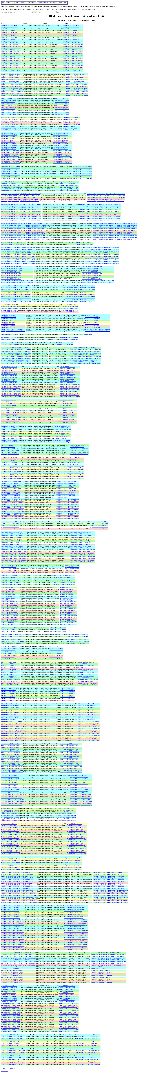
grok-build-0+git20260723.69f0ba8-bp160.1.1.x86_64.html (16, 363)
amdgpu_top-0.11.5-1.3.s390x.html (10, 77)
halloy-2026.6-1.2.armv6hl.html (9, 375)
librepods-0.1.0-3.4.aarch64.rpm (72, 462)
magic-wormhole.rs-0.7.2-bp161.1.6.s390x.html (13, 553)
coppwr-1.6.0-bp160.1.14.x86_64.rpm (69, 190)
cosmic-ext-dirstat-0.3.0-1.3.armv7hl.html (11, 270)
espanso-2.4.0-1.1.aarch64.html (9, 308)
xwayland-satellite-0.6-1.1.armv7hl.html (11, 1057)
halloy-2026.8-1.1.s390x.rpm (67, 372)
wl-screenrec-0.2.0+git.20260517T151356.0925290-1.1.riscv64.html (18, 963)
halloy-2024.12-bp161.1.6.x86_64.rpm (69, 389)
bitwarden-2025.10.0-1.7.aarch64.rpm (82, 166)
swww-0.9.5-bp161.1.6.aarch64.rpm (69, 744)
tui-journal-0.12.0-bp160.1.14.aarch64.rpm (81, 799)
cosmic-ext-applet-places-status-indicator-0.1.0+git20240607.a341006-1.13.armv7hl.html (23, 227)
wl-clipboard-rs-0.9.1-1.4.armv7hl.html (10, 928)
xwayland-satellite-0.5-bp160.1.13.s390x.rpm (87, 1062)
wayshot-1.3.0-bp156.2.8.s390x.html (10, 845)
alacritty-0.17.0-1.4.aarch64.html (9, 25)
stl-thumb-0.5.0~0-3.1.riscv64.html (9, 719)
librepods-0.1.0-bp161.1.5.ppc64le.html (11, 467)
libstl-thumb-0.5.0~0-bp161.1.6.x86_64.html (12, 504)
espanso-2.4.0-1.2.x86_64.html (8, 306)
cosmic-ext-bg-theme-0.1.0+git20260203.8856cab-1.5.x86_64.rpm (102, 258)
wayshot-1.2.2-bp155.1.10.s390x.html (10, 852)
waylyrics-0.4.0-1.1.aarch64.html (9, 813)
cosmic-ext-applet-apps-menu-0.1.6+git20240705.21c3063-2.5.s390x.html (19, 199)
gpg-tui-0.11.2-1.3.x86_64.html (9, 344)
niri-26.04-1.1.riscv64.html (7, 600)
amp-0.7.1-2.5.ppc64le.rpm (62, 105)
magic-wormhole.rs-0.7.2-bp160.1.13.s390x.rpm (82, 560)
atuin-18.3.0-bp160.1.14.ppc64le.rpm (62, 159)
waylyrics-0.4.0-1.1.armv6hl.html (9, 815)
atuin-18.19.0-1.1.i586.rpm (59, 136)
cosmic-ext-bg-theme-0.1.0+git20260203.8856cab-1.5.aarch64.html (18, 247)
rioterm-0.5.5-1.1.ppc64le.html (8, 662)
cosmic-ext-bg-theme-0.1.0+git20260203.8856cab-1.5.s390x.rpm (101, 256)
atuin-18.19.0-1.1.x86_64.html (8, 143)
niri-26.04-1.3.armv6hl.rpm (66, 596)
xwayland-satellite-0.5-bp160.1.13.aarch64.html (13, 1059)
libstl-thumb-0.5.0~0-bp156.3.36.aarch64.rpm (67, 513)
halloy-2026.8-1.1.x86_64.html (9, 374)
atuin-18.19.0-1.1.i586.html (8, 136)
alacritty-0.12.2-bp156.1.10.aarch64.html (11, 56)
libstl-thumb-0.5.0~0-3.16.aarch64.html (11, 481)
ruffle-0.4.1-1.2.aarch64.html (8, 688)
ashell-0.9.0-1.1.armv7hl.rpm (70, 129)
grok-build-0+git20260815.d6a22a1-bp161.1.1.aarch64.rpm (85, 349)
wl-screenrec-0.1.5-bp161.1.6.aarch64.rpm (101, 970)
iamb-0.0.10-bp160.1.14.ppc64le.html (10, 419)
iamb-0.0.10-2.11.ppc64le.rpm (65, 401)
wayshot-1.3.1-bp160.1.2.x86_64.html (10, 839)
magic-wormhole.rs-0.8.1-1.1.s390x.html (11, 544)
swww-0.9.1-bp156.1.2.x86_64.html (10, 763)
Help (65, 2)
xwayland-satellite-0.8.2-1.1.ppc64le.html (11, 1041)
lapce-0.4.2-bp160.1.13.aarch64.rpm (79, 452)
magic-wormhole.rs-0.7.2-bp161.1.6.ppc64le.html (13, 551)
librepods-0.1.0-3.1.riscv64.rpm (72, 464)
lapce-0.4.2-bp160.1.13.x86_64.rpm (79, 454)
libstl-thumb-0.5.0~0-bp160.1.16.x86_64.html (12, 511)
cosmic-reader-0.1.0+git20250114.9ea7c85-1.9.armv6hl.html (16, 287)
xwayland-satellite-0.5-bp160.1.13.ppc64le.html (13, 1061)
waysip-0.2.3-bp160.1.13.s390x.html (10, 867)
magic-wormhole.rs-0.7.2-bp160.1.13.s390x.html (13, 560)
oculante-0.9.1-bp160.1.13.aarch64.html (11, 634)
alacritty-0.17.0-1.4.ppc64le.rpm (71, 32)
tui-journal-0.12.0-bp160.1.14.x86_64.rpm (81, 805)
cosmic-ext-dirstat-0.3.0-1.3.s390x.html (11, 275)
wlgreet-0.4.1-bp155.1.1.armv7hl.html (10, 1031)
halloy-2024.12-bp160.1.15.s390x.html (11, 395)
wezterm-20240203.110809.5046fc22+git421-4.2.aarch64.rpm (108, 878)
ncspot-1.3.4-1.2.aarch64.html (8, 567)
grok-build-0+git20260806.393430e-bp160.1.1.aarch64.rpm (85, 356)
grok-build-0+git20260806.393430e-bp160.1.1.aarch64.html (16, 356)
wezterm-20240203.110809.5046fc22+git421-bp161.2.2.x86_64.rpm (110, 895)
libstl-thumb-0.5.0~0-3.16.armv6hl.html (11, 483)
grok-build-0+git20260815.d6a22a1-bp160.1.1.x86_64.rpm (85, 354)
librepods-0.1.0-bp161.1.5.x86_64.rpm (74, 471)
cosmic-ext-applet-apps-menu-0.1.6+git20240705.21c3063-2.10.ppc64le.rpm (106, 195)
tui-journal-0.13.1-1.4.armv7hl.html (10, 791)
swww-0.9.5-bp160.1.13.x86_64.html (10, 756)
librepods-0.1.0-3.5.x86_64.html (9, 460)
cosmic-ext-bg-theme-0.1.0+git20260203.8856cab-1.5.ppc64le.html (18, 254)
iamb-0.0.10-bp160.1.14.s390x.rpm (67, 421)
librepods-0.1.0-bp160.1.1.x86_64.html (11, 478)
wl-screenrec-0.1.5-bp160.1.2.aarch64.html (12, 977)
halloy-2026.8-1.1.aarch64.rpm (67, 367)
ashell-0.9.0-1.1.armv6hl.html (8, 128)
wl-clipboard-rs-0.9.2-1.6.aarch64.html (10, 905)
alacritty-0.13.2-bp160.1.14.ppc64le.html (11, 51)
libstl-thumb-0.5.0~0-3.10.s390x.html (10, 492)
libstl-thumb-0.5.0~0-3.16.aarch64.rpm (66, 481)
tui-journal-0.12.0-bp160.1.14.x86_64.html (11, 805)
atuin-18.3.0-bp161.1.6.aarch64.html (10, 150)
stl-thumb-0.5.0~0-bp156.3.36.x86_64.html (12, 740)
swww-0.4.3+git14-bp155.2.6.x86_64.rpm (71, 770)
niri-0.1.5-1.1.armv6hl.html (8, 622)
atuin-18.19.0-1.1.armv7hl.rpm (60, 135)
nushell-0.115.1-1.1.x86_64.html (9, 627)
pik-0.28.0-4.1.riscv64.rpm (56, 646)
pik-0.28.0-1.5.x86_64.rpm (56, 658)
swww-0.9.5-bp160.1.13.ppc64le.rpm (69, 752)
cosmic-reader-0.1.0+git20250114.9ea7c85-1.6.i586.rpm (79, 291)
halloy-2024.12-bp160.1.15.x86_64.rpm (70, 396)
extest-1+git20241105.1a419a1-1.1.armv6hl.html (13, 329)
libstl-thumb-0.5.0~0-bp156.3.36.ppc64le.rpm (67, 515)
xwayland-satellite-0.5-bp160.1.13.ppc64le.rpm (88, 1061)
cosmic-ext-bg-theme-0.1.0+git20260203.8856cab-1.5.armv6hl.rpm (102, 249)
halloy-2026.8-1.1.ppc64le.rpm (67, 368)
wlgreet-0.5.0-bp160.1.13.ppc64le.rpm (68, 1012)
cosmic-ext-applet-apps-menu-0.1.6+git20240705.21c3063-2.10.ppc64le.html (20, 195)
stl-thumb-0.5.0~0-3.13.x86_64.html (10, 712)
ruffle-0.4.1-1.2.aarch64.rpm (67, 688)
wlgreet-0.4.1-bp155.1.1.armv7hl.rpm (68, 1031)
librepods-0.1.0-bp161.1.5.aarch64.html (11, 466)
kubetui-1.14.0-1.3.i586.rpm (62, 431)
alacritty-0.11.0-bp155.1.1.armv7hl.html (11, 70)
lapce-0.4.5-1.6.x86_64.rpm (77, 445)
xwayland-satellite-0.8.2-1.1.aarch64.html (11, 1034)
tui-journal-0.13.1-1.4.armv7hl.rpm (79, 791)
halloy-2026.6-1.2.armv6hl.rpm (68, 375)
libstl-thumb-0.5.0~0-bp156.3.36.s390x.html (12, 516)
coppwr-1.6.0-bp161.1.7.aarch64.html (10, 185)
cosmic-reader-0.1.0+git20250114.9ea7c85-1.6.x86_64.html (16, 296)
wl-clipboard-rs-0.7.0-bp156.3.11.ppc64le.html (12, 939)
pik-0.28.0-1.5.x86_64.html (8, 658)
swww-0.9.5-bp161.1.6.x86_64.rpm (69, 749)
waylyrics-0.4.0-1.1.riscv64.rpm (67, 819)
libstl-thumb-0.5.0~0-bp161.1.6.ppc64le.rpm (67, 501)
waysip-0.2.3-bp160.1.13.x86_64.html (10, 869)
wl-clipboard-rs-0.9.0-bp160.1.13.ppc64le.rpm (76, 932)
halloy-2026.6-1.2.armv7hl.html (9, 377)
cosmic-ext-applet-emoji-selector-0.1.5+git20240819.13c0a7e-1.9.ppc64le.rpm (100, 211)
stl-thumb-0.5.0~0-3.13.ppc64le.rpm (87, 710)
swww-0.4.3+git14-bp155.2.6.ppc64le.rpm (71, 766)
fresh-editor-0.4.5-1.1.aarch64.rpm (69, 339)
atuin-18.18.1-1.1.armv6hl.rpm (60, 145)
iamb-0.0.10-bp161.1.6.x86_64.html (10, 415)
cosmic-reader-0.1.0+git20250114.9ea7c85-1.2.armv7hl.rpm (80, 299)
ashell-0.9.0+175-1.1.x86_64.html (9, 124)
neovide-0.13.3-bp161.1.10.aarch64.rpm (64, 579)
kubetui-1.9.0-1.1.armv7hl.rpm (62, 442)
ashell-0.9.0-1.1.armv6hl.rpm (70, 128)
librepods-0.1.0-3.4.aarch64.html (9, 462)
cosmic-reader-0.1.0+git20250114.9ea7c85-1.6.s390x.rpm (79, 294)
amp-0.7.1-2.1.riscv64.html (8, 110)
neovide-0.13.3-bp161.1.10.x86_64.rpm (64, 580)
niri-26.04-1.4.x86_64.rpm (66, 593)
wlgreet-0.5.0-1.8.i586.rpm (66, 991)
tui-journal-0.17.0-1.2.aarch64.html (9, 775)
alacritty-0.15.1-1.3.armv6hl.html (9, 39)
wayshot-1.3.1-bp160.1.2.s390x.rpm (76, 838)
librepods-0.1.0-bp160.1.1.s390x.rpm (73, 476)
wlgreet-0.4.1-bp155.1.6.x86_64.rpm (68, 1029)
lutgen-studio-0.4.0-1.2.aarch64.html (10, 521)
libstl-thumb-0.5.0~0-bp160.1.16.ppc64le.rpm (67, 508)
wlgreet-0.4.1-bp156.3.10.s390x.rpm (68, 1021)
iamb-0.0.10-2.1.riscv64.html (8, 408)
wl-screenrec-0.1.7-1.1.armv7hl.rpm (100, 968)
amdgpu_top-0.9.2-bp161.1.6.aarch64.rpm (76, 83)
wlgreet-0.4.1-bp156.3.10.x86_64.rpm (68, 1022)
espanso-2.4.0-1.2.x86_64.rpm (70, 306)
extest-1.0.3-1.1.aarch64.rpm (92, 315)
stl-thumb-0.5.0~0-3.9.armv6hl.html (10, 716)
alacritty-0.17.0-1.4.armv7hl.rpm (71, 28)
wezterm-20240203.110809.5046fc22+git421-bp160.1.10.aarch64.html (19, 897)
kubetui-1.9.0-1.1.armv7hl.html (9, 442)
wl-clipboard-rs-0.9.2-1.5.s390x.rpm (73, 914)
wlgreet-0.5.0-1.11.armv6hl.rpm (67, 987)
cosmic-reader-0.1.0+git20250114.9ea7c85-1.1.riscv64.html (16, 301)
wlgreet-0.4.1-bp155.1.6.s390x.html (10, 1028)
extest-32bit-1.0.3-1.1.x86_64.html (9, 334)
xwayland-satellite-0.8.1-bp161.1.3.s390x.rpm (87, 1052)
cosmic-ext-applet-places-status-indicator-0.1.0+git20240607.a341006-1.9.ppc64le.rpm (114, 230)
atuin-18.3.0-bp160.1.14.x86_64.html (10, 163)
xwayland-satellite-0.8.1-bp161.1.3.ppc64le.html (13, 1050)
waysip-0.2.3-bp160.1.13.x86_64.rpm (71, 869)
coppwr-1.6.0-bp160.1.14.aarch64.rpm (69, 189)
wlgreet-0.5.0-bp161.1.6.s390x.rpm (68, 1007)
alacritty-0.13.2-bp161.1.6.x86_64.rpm (72, 48)
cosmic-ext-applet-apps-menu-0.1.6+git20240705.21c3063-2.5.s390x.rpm (105, 199)
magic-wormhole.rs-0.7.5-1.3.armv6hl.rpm (80, 546)
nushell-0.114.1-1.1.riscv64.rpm (58, 631)
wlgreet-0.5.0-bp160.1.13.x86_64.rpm (68, 1015)
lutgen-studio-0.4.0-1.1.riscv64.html (10, 527)
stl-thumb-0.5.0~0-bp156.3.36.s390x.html (11, 738)
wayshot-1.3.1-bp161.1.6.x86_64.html (10, 832)
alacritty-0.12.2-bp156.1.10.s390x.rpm (72, 60)
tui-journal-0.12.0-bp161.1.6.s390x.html (11, 796)
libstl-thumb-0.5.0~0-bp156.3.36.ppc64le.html (12, 515)
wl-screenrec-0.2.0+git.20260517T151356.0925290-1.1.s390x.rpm (107, 965)
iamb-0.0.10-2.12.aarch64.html (8, 400)
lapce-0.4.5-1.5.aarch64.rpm (77, 447)
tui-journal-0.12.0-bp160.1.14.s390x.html (11, 803)
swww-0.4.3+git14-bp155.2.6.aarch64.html (12, 765)
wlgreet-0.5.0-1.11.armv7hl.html (9, 989)
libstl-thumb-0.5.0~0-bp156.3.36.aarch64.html (12, 513)
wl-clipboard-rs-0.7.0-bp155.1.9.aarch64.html (12, 944)
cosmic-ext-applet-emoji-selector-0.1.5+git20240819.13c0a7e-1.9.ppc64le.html (21, 211)
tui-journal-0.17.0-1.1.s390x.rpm (78, 787)
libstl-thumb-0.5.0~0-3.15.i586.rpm (65, 487)
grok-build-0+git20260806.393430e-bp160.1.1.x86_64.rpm (85, 358)
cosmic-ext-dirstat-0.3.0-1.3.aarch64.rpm (92, 266)
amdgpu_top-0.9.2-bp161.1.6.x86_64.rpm (76, 88)
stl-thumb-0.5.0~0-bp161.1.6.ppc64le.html (11, 723)
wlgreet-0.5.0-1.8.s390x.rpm (66, 994)
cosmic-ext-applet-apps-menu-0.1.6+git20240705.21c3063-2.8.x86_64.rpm (106, 197)
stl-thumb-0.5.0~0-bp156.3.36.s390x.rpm (88, 738)
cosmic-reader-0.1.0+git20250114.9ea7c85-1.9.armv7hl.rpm (80, 289)
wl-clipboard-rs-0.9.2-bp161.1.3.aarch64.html (12, 919)
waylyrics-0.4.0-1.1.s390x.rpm (67, 820)
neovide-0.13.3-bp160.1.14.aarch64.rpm (64, 582)
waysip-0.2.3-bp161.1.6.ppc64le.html (10, 858)
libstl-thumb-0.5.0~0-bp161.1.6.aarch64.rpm (67, 499)
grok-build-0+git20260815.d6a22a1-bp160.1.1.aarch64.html (16, 353)
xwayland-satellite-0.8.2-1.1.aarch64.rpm (86, 1034)
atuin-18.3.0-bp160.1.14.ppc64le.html (10, 159)
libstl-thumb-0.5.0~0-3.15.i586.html (10, 487)
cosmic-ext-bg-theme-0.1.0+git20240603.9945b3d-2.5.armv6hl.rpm (102, 261)
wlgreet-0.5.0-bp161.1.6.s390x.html (10, 1007)
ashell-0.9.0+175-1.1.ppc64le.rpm (71, 119)
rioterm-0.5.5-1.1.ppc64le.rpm (86, 662)
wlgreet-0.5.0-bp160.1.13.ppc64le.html (11, 1012)
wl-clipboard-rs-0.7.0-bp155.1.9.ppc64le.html (12, 946)
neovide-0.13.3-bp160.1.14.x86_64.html (11, 584)
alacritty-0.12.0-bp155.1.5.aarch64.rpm (73, 63)
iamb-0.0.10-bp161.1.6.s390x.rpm (66, 414)
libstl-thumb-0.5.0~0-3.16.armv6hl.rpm (66, 483)
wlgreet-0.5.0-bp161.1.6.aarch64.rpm (68, 1003)
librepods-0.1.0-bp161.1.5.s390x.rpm (73, 469)
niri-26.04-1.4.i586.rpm (65, 587)
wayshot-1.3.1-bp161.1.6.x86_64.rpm (76, 832)
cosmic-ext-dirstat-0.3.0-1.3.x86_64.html (11, 277)
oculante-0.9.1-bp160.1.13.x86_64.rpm (78, 636)
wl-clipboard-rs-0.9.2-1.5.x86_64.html (10, 916)
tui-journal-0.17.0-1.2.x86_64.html (9, 784)
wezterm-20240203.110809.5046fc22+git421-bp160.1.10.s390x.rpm (110, 900)
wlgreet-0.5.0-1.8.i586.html (8, 991)
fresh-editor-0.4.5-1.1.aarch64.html (9, 339)
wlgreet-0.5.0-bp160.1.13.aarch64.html (11, 1010)
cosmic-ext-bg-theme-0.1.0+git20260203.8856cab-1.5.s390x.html (17, 256)
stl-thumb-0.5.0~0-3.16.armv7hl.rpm (87, 707)
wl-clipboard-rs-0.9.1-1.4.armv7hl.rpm (74, 928)
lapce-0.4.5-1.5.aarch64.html (8, 447)
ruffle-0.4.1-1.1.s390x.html (7, 700)
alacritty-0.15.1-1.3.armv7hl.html (9, 41)
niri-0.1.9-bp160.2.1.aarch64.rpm (68, 608)
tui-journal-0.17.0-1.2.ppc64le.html (9, 782)
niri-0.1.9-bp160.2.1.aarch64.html (9, 608)
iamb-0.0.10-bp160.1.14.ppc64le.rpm (67, 419)
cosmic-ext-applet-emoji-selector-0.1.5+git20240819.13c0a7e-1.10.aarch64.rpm (100, 204)
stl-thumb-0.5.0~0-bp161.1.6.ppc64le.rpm (88, 723)
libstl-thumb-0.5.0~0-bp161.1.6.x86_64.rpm (67, 504)
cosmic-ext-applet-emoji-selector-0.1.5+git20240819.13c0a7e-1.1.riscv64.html (20, 220)
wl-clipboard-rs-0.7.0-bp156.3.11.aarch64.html (12, 937)
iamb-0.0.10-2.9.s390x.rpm (65, 403)
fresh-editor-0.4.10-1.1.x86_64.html (10, 337)
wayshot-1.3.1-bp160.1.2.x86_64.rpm (76, 839)
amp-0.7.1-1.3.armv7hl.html (8, 114)
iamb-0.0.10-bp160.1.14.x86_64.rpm (67, 422)
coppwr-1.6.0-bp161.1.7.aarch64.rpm (69, 185)
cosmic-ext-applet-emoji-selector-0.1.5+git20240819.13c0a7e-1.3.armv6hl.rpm (100, 216)
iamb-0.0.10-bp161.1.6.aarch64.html (10, 410)
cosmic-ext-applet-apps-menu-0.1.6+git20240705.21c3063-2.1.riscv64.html (20, 201)
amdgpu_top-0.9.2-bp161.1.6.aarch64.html (11, 83)
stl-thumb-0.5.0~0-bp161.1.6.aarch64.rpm (88, 721)
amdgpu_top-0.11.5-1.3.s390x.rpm (74, 77)
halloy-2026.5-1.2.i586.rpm (67, 379)
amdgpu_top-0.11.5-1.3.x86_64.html (10, 79)
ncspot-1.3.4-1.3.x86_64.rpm (72, 565)
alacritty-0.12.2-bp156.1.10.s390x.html (10, 60)
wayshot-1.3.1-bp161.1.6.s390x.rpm (76, 831)
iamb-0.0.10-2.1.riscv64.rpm (65, 408)
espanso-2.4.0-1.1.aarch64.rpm (70, 308)
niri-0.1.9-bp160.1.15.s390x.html (9, 619)
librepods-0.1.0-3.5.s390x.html (8, 459)
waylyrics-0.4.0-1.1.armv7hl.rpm (67, 817)
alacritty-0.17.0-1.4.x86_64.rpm (71, 35)
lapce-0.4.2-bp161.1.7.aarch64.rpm (79, 448)
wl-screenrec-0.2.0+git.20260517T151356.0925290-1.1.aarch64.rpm (108, 958)
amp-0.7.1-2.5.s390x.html (7, 107)
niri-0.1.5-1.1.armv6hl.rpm (66, 622)
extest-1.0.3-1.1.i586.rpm (91, 320)
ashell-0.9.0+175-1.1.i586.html (8, 117)
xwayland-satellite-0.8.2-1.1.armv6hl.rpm (86, 1036)
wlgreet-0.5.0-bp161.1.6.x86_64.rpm (68, 1008)
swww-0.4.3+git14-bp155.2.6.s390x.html (11, 768)
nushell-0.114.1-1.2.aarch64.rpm (58, 629)
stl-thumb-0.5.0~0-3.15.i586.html (9, 709)
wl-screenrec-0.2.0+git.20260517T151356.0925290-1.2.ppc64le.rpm (108, 956)
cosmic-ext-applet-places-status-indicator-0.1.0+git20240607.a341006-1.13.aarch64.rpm (115, 223)
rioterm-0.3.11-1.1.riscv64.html (8, 667)
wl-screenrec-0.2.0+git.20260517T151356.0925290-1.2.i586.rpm (107, 954)
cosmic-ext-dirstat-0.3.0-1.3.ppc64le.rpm (92, 273)
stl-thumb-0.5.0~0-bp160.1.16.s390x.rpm (88, 731)
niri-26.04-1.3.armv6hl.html (8, 596)
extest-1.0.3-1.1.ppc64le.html (8, 322)
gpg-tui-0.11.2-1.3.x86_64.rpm (65, 344)
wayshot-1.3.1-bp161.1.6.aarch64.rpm (76, 827)
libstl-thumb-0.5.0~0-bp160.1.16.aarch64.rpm (67, 506)
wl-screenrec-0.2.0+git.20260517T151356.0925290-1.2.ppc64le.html (18, 956)
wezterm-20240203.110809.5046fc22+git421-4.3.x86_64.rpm (108, 876)
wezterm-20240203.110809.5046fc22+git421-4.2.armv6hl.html (17, 879)
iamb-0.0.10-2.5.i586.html (7, 407)
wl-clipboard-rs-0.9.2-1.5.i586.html (10, 911)
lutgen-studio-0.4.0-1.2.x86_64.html (10, 525)
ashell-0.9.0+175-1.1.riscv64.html (9, 121)
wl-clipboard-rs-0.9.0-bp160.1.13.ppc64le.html (12, 932)
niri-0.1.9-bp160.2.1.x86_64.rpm (68, 614)
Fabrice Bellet (4, 1071)
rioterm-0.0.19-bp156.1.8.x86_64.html (10, 685)
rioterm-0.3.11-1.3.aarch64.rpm (86, 665)
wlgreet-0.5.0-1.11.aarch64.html (9, 986)
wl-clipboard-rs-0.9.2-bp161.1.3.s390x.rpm (75, 923)
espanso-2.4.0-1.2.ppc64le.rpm (70, 305)
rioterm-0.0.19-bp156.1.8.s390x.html (10, 683)
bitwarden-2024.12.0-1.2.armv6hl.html (10, 169)
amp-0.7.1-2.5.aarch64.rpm (62, 98)
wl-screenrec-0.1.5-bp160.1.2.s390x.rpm (101, 981)
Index (3, 2)
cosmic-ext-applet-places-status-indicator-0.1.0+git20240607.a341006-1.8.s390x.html (22, 232)
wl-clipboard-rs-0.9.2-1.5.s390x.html (10, 914)
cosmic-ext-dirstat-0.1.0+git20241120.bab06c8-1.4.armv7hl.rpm (98, 282)
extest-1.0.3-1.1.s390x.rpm (92, 325)
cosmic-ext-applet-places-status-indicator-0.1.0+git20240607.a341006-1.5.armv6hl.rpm (115, 235)
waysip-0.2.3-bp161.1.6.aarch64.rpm (71, 857)
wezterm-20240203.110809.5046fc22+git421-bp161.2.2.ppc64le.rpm (110, 892)
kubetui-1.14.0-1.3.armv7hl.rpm (63, 429)
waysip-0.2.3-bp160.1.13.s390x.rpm (71, 867)
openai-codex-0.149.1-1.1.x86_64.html (11, 639)
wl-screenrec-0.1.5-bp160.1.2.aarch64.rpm (101, 977)
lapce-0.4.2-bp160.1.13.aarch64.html (10, 452)
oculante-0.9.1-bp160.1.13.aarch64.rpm (78, 634)
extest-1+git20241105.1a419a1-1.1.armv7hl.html (13, 331)
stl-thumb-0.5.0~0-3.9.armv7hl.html (10, 717)
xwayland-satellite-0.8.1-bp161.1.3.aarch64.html (13, 1048)
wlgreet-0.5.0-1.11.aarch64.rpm (67, 986)
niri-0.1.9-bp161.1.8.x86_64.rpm (68, 607)
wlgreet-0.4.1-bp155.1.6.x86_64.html (10, 1029)
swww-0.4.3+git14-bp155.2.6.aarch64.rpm (71, 765)
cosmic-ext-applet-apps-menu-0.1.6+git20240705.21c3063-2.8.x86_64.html (20, 197)
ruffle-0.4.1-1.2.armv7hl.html (8, 691)
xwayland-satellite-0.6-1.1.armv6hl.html (11, 1055)
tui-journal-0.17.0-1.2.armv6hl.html (10, 777)
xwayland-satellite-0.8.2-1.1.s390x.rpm (86, 1045)
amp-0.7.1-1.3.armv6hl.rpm (62, 112)
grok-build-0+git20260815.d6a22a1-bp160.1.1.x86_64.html (16, 354)
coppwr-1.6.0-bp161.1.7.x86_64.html (10, 187)
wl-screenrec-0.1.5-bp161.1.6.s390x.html (11, 973)
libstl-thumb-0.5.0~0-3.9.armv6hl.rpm (65, 494)
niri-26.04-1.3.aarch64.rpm (66, 594)
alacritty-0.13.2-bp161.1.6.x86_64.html (11, 48)
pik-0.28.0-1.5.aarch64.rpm (56, 648)
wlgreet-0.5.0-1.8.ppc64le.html (8, 993)
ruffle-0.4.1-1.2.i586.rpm (66, 693)
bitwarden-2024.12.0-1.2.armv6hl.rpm (82, 169)
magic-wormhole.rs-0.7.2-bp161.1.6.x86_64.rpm (82, 555)
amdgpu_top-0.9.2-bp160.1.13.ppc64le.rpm (77, 91)
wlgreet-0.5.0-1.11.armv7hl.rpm (67, 989)
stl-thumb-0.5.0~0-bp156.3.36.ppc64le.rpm (89, 737)
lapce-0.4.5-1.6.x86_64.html (8, 445)
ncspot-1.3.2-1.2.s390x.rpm (71, 572)
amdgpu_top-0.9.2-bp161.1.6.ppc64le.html (11, 84)
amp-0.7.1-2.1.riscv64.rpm (62, 110)
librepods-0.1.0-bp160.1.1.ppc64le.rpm (74, 474)
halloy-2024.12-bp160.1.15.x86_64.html (11, 396)
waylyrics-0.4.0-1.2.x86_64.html (9, 812)
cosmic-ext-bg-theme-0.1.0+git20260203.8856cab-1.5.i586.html (17, 252)
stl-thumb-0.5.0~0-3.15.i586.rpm (86, 709)
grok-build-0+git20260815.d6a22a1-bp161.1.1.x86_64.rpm (85, 351)
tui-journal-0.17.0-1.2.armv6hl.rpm (79, 777)
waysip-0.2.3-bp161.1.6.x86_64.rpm (71, 862)
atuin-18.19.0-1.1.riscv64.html (8, 140)
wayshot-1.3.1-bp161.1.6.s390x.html (10, 831)
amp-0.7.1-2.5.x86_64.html (8, 109)
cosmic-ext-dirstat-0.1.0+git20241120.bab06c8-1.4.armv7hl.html (17, 282)
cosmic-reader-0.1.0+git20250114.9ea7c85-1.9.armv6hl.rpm (80, 287)
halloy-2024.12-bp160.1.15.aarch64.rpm (70, 391)
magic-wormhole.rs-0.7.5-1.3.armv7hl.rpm (80, 548)
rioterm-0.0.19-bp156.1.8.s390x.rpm (87, 683)
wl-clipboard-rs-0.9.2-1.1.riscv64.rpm (73, 918)
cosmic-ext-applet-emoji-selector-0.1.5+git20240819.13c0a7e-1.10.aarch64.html (21, 204)
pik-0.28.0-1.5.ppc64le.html (8, 655)
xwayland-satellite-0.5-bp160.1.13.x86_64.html (13, 1064)
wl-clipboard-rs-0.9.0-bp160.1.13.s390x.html (12, 933)
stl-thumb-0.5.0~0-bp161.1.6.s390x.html (11, 724)
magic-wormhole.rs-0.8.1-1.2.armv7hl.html (12, 535)
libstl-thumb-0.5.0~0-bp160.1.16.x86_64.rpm (67, 511)
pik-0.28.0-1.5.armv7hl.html (8, 651)
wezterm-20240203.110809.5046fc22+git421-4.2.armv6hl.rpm (108, 879)
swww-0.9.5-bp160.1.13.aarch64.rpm (69, 751)
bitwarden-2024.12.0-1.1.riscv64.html (10, 178)
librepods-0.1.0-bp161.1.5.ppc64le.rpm (74, 467)
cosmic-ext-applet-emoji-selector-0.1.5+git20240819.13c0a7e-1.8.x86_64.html (20, 213)
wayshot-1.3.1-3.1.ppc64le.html (9, 824)
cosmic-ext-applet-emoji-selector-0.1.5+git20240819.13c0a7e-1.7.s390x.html (20, 214)
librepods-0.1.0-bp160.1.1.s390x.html (10, 476)
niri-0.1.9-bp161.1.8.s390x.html (9, 605)
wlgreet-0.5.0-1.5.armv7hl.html (9, 1000)
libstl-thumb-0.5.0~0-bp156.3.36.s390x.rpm (67, 516)
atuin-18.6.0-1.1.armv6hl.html (8, 147)
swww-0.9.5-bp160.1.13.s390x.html (10, 754)
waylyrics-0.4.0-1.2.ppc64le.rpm (67, 810)
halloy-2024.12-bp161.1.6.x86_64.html (11, 389)
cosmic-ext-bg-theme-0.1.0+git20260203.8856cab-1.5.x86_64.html (18, 258)
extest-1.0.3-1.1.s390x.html (8, 325)
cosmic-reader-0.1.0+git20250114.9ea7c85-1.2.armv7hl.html (16, 299)
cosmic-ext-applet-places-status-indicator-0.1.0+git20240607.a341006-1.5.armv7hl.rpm (115, 237)
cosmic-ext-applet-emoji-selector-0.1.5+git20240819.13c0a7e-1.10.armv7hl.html (21, 207)
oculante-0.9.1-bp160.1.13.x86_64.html (11, 636)
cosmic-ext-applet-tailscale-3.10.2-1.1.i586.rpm (80, 242)
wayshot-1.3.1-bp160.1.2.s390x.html (10, 838)
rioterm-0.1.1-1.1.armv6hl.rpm (86, 671)
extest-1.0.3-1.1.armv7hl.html (8, 318)
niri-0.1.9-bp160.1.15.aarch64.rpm (68, 615)
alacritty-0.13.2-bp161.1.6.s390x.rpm (72, 46)
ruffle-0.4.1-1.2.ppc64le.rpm (67, 695)
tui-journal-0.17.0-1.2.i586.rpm (78, 780)
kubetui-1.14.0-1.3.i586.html (8, 431)
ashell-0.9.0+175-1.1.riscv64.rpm (71, 121)
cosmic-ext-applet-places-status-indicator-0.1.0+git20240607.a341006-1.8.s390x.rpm (114, 232)
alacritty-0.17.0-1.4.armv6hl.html (9, 27)
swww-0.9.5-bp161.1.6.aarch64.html (10, 744)
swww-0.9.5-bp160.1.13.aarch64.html (10, 751)
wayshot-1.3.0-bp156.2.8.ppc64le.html (10, 843)
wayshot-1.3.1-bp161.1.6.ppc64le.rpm (76, 829)
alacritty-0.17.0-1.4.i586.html (8, 30)
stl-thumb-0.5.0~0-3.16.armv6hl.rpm (87, 705)
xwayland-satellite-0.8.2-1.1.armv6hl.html (11, 1036)
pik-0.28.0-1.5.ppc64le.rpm (56, 655)
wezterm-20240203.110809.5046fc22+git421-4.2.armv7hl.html (17, 881)
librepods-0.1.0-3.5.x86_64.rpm (72, 460)
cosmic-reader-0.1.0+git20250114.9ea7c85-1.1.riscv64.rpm (80, 301)
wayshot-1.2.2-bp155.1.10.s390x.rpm (76, 852)
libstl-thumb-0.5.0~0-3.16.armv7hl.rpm (66, 485)
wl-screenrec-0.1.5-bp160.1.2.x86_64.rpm (101, 982)
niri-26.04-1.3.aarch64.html (8, 594)
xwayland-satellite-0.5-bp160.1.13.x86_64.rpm (88, 1064)
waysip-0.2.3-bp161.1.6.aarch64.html (10, 857)
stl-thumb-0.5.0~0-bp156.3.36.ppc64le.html (12, 737)
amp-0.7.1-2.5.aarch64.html (8, 98)
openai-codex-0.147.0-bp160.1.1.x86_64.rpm (77, 643)
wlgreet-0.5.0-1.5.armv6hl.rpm (67, 998)
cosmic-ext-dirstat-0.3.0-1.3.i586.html (10, 272)
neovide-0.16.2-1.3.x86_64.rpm (62, 577)
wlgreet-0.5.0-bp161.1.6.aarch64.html (10, 1003)
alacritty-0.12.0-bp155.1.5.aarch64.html (11, 63)
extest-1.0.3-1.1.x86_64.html (8, 327)
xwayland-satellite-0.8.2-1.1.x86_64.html (11, 1047)
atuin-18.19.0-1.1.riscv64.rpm (60, 140)
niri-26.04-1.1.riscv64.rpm (66, 600)
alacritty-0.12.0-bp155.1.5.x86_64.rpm (72, 69)
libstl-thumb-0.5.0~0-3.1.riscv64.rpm (65, 497)
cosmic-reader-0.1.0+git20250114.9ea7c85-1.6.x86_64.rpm (80, 296)
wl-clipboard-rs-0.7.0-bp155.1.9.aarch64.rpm (75, 944)
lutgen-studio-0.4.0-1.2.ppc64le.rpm (99, 523)
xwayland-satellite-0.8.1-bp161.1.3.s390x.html (12, 1052)
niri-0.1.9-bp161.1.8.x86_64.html (9, 607)
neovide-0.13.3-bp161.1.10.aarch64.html (11, 579)
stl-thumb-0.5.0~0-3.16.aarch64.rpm (87, 703)
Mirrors (60, 2)
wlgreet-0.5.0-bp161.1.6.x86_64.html (10, 1008)
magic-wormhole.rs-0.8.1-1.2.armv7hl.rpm (80, 535)
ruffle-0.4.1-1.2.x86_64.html (8, 697)
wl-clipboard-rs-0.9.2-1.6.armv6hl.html (10, 907)
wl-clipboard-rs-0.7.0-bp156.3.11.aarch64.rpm (75, 937)
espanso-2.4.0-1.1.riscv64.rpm (70, 310)
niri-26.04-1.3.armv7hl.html (8, 598)
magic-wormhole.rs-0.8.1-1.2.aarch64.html (11, 532)
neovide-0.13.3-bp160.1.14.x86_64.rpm (64, 584)
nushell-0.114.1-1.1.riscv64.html (9, 631)
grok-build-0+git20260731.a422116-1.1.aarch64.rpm (83, 360)
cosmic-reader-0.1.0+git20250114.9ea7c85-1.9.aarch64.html (16, 285)
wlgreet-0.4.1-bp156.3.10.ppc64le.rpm (68, 1019)
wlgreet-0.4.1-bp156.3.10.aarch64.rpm (68, 1017)
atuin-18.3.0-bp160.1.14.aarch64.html (10, 157)
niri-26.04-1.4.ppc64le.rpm (66, 589)
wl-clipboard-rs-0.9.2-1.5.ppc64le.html (10, 912)
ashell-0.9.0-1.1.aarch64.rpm (70, 126)
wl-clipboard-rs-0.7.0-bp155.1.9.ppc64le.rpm (75, 946)
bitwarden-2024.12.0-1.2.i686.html (9, 176)
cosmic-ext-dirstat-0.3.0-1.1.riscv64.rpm (92, 279)
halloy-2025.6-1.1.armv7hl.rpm (68, 382)
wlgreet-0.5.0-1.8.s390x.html (8, 994)
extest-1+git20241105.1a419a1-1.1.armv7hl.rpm (97, 331)
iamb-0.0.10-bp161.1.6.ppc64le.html (10, 412)
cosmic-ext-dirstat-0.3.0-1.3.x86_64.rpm (92, 277)
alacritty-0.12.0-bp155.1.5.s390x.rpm (72, 67)
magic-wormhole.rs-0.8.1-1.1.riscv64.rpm (80, 542)
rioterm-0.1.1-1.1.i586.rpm (85, 678)
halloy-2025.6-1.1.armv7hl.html (9, 382)
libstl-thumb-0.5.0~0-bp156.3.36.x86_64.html (12, 518)
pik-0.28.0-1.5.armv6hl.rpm (56, 650)
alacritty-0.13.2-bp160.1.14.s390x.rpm (72, 53)
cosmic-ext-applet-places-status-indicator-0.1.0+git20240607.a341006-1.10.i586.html (22, 228)
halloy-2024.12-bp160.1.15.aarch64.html (11, 391)
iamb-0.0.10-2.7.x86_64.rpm (65, 405)
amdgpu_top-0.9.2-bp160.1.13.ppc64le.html (12, 91)
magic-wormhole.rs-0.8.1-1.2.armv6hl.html (12, 534)
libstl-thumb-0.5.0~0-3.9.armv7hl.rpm (65, 495)
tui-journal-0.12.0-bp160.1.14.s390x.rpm (80, 803)
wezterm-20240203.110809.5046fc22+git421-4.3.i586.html (16, 872)
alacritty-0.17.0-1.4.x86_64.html (9, 35)
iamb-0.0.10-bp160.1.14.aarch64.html (10, 417)
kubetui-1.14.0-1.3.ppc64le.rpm (62, 433)
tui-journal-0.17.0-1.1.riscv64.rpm (78, 785)
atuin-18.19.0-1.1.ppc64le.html (8, 138)
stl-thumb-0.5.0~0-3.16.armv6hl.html (10, 705)
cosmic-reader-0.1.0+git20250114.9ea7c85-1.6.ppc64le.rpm (80, 292)
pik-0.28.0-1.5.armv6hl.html (8, 650)
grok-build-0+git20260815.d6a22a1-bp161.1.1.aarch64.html (16, 349)
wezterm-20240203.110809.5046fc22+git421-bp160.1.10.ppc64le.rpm (110, 899)
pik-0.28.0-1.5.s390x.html (7, 657)
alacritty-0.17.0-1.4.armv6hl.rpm (71, 27)
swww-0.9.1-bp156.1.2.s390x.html (10, 761)
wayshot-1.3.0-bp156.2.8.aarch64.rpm (76, 841)
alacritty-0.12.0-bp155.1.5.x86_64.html (11, 69)
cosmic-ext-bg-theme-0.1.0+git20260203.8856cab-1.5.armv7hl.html (18, 251)
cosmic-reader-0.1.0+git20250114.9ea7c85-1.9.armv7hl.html (16, 289)
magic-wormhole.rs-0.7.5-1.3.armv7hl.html (12, 548)
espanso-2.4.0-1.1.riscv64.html (8, 310)
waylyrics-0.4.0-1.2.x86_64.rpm (67, 812)
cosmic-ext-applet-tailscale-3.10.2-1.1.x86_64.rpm (80, 244)
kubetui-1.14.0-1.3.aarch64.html (9, 426)
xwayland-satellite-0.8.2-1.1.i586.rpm (85, 1040)
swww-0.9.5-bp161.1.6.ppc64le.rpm (69, 745)
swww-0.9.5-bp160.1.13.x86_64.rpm (69, 756)
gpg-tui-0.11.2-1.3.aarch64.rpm (65, 342)
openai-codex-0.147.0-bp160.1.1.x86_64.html (12, 643)
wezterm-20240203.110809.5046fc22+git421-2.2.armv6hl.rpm (108, 886)
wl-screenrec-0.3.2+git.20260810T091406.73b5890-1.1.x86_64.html (18, 952)
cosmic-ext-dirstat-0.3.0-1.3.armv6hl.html (11, 268)
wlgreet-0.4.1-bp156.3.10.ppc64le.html (11, 1019)
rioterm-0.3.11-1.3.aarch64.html (9, 665)
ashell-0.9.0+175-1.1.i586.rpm (70, 117)
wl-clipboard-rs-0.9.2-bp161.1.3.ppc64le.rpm (75, 921)
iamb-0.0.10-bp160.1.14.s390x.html (10, 421)
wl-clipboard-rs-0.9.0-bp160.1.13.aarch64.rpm (76, 930)
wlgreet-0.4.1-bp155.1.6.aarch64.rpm (68, 1024)
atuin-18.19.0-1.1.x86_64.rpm (60, 143)
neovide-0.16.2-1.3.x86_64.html (9, 577)
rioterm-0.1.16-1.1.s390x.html (8, 669)
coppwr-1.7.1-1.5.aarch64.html (8, 183)
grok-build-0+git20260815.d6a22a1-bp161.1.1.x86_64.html (16, 351)
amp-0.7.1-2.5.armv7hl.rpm (62, 102)
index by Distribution (20, 2)
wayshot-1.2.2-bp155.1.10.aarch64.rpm (76, 848)
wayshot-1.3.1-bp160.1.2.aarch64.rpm (76, 834)
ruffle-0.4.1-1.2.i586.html (7, 693)
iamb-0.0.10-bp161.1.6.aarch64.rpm (67, 410)
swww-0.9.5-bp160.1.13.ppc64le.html (10, 752)
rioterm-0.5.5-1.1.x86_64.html (8, 664)
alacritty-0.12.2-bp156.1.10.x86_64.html (11, 62)
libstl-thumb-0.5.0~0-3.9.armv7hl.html (10, 495)
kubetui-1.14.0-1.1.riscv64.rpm (62, 438)
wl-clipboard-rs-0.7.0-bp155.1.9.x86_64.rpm (75, 949)
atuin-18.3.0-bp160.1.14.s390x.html (10, 161)
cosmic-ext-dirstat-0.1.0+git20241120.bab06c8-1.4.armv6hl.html (17, 280)
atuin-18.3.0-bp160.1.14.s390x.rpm (62, 161)
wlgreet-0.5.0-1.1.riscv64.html (8, 1001)
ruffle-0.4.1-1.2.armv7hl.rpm (67, 691)
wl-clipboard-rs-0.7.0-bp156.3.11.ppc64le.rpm (75, 939)
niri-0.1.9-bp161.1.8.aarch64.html (9, 601)
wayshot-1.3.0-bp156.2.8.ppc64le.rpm (76, 843)
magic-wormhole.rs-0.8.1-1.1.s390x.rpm (80, 544)
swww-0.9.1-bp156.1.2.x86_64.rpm (69, 763)
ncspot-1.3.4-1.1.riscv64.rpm (72, 568)
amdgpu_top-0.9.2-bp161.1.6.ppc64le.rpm (76, 84)
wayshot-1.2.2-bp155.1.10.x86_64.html (11, 853)
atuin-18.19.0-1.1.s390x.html (8, 142)
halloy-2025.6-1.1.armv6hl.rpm (68, 381)
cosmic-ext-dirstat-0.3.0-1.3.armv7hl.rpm (92, 270)
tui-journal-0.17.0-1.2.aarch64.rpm (79, 775)
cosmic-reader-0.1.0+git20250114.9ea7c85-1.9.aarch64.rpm (80, 285)
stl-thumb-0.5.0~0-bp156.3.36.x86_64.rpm (88, 740)
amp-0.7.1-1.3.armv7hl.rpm (62, 114)
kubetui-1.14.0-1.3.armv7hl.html (9, 429)
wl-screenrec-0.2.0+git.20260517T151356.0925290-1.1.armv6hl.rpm (108, 959)
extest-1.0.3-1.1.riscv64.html (8, 324)
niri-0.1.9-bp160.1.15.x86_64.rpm (68, 621)
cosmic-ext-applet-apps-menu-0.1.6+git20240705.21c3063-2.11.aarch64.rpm (106, 194)
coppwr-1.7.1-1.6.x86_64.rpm (67, 182)
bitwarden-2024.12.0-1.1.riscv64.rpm (82, 178)
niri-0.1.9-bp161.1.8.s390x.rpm (67, 605)
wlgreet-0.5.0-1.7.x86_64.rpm (66, 996)
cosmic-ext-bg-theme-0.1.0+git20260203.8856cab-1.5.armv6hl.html (18, 249)
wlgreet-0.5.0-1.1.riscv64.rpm (66, 1001)
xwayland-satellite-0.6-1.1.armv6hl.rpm (86, 1055)
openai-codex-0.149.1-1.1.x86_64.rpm (76, 639)
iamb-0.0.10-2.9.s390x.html (8, 403)
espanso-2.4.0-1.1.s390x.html (8, 312)
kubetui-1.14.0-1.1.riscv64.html (9, 438)
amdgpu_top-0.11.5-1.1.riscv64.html (10, 81)
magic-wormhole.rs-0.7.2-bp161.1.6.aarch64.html (13, 549)
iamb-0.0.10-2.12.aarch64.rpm (65, 400)
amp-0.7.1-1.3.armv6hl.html (8, 112)
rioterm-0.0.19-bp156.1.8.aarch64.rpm (88, 679)
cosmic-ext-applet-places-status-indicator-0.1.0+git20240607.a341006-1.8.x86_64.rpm (114, 234)
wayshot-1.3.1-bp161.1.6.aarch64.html (10, 827)
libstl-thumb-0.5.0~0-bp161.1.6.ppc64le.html (12, 501)
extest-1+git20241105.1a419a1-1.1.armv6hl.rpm (97, 329)
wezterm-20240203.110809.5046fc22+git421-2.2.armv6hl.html (17, 886)
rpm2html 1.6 (11, 1068)
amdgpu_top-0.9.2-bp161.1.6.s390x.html (11, 86)
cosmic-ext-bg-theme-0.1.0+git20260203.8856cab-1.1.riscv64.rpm (102, 259)
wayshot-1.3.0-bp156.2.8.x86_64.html (10, 846)
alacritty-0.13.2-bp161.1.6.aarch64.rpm (73, 42)
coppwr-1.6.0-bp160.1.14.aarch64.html (11, 189)
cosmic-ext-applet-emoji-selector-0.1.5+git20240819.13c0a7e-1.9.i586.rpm (99, 209)
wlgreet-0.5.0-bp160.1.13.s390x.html (10, 1014)
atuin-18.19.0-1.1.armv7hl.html (9, 135)
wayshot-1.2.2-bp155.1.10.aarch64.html (11, 848)
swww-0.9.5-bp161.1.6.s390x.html (10, 747)
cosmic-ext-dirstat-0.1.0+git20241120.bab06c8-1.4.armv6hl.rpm (98, 280)
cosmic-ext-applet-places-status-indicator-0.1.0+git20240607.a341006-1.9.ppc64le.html (23, 230)
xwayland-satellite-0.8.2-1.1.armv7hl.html (11, 1038)
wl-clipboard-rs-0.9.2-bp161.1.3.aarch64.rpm (75, 919)
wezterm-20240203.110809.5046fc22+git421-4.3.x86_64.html (16, 876)
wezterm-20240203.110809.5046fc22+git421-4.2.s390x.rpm (108, 883)
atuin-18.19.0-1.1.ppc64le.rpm (60, 138)
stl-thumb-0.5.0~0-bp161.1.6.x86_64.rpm (88, 726)
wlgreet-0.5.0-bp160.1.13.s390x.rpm (68, 1014)
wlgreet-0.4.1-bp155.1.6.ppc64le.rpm (68, 1026)
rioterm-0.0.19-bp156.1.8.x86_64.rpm (88, 685)
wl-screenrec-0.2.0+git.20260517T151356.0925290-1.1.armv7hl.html (18, 961)
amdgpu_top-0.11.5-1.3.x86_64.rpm (75, 79)
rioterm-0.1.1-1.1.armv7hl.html (8, 674)
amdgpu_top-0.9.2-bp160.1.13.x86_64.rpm (77, 95)
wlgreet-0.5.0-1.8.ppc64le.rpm (66, 993)
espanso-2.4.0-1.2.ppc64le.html (9, 305)
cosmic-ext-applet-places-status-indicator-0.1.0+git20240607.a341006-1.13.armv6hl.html (23, 225)
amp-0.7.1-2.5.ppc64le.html (8, 105)
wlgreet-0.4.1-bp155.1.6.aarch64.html (10, 1024)
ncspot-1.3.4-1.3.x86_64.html (8, 565)
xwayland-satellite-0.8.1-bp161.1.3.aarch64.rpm (88, 1048)
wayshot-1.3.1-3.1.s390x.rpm (74, 825)
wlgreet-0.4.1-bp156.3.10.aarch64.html (11, 1017)
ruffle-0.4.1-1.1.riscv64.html (8, 698)
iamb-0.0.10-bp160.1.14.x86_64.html (10, 422)
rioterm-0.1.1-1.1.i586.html (8, 678)
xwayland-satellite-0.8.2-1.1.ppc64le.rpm (86, 1041)
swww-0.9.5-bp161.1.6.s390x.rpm (68, 747)
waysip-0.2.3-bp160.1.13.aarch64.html (10, 864)
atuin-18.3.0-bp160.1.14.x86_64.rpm (62, 163)
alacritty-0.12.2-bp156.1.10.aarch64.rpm (73, 56)
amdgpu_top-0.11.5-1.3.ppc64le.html (10, 76)
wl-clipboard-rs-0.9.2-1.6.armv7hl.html (10, 909)
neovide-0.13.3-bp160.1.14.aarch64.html (11, 582)
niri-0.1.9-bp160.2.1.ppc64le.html (9, 610)
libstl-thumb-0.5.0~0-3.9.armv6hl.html (10, 494)
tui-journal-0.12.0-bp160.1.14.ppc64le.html (12, 801)
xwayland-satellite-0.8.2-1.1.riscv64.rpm (86, 1043)
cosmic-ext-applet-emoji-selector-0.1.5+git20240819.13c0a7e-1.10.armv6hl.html (21, 206)
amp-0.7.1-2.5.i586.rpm (61, 103)
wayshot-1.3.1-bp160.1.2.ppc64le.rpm (76, 836)
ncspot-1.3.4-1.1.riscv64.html (8, 568)
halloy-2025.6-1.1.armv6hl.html (9, 381)
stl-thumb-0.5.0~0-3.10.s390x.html (9, 714)
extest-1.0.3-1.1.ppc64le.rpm (92, 322)
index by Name (53, 2)
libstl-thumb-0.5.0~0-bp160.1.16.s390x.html (12, 509)
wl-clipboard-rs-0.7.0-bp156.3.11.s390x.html (12, 940)
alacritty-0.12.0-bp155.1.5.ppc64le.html (11, 65)
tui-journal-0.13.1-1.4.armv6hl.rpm (79, 789)
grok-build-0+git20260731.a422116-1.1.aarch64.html (14, 360)
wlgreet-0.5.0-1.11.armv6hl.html (9, 987)
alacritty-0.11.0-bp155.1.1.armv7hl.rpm (73, 70)
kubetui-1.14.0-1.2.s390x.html (8, 436)
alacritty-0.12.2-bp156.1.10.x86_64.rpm (73, 62)
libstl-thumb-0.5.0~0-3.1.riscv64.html (10, 497)
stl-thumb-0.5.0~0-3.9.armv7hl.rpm (87, 717)
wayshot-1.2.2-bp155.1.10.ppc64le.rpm (76, 850)
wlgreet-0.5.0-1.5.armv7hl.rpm (67, 1000)
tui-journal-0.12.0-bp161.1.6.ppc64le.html (11, 794)
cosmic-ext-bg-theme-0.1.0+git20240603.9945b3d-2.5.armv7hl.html (18, 263)
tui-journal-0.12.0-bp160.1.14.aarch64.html (12, 799)
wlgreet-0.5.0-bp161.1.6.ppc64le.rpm (68, 1005)
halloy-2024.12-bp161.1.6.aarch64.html (11, 384)
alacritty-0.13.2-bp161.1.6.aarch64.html (11, 42)
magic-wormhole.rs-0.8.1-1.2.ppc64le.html (11, 539)
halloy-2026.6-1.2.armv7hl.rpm (68, 377)
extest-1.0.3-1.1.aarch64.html (8, 315)
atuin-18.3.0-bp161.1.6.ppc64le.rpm (62, 152)
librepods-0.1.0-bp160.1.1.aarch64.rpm (74, 473)
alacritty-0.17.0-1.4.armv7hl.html (9, 28)
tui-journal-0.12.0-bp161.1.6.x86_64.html (11, 798)
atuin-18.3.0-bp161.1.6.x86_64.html (10, 156)
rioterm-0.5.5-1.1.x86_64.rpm (85, 664)
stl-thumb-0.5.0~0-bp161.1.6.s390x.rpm (88, 724)
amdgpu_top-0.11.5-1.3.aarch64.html (10, 74)
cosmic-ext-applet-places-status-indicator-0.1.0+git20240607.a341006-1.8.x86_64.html (23, 234)
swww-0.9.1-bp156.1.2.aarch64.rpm (69, 758)
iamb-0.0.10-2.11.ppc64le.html (8, 401)
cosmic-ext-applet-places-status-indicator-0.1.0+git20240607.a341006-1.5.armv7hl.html (23, 237)
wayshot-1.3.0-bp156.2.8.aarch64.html (10, 841)
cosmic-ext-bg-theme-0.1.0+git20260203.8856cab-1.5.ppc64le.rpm (102, 254)
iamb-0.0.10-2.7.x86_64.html (8, 405)
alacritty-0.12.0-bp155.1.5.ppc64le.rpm (73, 65)
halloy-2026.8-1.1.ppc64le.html (9, 368)
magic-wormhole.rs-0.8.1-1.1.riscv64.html (11, 542)
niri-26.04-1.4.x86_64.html (8, 593)
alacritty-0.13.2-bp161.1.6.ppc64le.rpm (73, 44)
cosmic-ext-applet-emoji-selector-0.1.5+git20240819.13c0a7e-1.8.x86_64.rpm (100, 213)
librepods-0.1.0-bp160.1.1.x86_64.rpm (74, 478)
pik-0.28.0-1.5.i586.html (7, 653)
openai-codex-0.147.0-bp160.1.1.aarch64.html (12, 641)
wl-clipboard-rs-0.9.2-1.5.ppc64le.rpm (73, 912)
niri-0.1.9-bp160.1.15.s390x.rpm (68, 619)
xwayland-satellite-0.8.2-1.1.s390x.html (11, 1045)
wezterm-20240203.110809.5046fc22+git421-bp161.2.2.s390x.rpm (110, 893)
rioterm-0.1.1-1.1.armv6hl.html (8, 671)
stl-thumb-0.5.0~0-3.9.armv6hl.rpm (87, 716)
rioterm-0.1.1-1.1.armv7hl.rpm (86, 674)
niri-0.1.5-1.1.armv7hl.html (8, 624)
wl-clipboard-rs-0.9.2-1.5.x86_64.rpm (73, 916)
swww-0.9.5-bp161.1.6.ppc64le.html (10, 745)
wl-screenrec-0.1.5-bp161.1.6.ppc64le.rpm (101, 972)
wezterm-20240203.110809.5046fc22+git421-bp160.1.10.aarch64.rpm (110, 897)
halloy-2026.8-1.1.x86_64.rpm (67, 374)
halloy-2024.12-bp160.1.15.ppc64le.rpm (70, 393)
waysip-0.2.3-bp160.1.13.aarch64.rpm (72, 864)
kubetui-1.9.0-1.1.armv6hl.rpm (62, 440)
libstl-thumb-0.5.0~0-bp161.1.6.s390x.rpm (67, 502)
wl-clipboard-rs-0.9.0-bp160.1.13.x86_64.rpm (75, 935)
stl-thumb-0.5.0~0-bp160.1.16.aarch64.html (12, 728)
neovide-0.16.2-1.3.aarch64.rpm (62, 575)
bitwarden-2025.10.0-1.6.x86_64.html (10, 168)
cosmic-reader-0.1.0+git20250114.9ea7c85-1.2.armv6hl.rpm (80, 298)
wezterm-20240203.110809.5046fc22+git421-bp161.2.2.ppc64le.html (18, 892)
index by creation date (42, 2)
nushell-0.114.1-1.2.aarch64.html (9, 629)
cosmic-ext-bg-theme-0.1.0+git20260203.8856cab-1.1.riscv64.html (18, 259)
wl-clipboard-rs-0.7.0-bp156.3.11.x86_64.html (12, 942)
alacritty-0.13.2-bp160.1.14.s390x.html (10, 53)
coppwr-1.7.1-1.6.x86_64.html (8, 182)
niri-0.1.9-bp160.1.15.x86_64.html (9, 621)
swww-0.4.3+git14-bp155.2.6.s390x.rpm (70, 768)
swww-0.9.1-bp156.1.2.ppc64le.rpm (69, 759)
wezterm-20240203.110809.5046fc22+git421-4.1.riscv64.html (16, 885)
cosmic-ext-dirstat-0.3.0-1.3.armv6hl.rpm (92, 268)
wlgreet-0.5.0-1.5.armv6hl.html (9, 998)
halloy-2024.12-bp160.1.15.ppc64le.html (11, 393)
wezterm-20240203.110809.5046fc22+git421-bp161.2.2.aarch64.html (18, 890)
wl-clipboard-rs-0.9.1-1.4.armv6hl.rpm (74, 926)
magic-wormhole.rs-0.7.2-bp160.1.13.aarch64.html (14, 556)
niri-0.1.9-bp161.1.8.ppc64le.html (9, 603)
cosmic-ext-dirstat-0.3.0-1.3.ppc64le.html (11, 273)
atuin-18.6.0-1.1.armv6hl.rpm (60, 147)
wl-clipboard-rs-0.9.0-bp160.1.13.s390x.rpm (75, 933)
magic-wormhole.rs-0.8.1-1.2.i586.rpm (79, 537)
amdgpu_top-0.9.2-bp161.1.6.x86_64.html (11, 88)
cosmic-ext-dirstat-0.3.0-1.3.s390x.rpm (91, 275)
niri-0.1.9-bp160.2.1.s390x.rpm (67, 612)
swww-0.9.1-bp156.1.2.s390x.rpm (68, 761)
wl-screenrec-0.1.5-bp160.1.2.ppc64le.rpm (101, 979)
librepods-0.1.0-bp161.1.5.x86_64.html (11, 471)
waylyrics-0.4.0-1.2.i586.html (8, 808)
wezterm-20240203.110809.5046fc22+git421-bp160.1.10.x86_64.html (19, 902)
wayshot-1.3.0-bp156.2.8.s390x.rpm (76, 845)
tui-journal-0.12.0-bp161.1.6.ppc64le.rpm (80, 794)
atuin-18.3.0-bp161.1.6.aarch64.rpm (62, 150)
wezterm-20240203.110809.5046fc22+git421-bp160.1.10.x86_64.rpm (110, 902)
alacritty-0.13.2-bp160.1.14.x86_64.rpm (73, 55)
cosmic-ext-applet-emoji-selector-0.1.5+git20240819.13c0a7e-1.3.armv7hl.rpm (100, 218)
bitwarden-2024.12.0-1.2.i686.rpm (81, 176)
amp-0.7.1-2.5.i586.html (7, 103)
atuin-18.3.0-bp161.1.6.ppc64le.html (10, 152)
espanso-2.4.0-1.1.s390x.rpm (70, 312)
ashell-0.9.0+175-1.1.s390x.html (9, 122)
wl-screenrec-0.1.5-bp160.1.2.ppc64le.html (12, 979)
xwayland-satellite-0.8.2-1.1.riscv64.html (11, 1043)
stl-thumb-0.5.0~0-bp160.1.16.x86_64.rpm (88, 733)
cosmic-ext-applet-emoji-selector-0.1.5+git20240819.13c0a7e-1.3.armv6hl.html (21, 216)
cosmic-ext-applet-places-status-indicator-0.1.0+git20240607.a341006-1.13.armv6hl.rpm (115, 225)
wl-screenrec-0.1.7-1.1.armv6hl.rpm (100, 966)
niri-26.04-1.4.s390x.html (7, 591)
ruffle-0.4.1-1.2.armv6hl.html (8, 690)
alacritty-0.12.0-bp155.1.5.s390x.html (10, 67)
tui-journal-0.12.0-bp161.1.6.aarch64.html (11, 792)
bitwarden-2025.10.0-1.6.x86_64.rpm (82, 168)
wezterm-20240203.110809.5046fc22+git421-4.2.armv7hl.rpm (108, 881)
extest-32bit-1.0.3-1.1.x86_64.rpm (83, 334)
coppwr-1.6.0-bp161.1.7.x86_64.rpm (69, 187)
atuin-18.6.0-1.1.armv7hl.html (8, 149)
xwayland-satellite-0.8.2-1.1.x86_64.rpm (86, 1047)
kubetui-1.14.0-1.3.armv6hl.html (9, 428)
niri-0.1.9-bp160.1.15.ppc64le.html (9, 617)
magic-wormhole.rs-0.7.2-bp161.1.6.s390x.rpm (82, 553)
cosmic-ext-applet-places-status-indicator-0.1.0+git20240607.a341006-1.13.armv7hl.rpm (115, 227)
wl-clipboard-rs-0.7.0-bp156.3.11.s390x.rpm (75, 940)
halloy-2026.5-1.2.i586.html (8, 379)
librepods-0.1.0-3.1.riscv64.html (9, 464)
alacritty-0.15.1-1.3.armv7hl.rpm (71, 41)
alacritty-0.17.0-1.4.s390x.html (8, 34)
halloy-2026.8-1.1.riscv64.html (8, 370)
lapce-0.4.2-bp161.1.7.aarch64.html (10, 448)
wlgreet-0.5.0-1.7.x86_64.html (8, 996)
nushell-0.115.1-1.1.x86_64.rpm (58, 627)
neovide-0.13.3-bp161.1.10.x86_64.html (11, 580)
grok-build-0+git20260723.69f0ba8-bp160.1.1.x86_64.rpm (85, 363)
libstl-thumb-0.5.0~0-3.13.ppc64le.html (11, 488)
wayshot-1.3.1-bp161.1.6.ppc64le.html (10, 829)
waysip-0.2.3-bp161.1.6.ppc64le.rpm (71, 858)
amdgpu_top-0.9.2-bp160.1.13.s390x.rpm (76, 93)
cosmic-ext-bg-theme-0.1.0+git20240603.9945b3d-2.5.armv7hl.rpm (102, 263)
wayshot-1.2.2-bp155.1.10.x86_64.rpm (76, 853)
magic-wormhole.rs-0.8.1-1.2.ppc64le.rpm (80, 539)
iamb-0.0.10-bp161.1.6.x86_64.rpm (67, 415)
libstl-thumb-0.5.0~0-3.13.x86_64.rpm (66, 490)
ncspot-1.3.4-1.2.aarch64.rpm (72, 567)
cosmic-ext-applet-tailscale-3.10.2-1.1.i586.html (13, 242)
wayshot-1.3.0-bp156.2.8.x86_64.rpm (76, 846)
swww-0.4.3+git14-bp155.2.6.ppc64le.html (12, 766)
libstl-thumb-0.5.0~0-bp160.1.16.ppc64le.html (12, 508)
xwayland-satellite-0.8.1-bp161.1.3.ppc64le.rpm (88, 1050)
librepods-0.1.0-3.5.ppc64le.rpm (72, 457)
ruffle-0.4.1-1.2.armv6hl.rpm (67, 690)
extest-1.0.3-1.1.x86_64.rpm (92, 327)
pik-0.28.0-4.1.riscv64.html (8, 646)
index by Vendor (31, 2)
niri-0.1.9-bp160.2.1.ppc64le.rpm (68, 610)
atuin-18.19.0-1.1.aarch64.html (8, 133)
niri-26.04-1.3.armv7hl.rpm (66, 598)
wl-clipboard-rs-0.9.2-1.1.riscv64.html (10, 918)
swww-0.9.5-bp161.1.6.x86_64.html (10, 749)
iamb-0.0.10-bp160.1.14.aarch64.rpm (67, 417)
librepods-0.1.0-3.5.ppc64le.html (9, 457)
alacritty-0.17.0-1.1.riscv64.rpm (71, 37)
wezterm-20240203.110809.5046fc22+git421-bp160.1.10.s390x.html (18, 900)
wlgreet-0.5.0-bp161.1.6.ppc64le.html (10, 1005)
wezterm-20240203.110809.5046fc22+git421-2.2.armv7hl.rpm (108, 888)
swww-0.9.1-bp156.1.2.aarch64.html (10, 758)
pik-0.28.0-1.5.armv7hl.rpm (56, 651)
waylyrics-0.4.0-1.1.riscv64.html (9, 819)
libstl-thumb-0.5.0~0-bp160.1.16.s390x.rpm (67, 509)
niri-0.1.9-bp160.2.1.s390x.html (9, 612)
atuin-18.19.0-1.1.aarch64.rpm (60, 133)
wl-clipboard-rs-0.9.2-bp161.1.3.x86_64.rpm (75, 925)
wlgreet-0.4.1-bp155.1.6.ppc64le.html (10, 1026)
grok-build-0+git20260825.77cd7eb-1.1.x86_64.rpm (83, 347)
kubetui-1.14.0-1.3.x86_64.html (9, 435)
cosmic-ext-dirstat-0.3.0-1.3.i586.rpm (91, 272)
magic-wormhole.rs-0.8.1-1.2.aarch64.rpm (80, 532)
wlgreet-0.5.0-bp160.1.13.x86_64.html (10, 1015)
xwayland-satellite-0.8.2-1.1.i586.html (10, 1040)
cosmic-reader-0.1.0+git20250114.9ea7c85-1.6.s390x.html (15, 294)
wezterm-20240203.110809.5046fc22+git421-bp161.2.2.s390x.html (18, 893)
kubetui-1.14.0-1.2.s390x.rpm (62, 436)
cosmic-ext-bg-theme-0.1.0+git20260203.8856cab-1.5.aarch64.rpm (102, 247)
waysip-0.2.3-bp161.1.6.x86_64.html (10, 862)
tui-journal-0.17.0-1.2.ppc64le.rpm (79, 782)
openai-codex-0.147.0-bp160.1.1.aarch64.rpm (77, 641)
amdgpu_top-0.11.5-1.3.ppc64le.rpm (75, 76)
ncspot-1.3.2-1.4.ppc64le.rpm (72, 570)
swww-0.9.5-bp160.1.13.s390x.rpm (69, 754)
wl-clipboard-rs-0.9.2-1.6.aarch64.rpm (73, 905)
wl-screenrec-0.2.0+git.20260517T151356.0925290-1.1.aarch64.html (18, 958)
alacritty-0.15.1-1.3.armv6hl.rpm (71, 39)
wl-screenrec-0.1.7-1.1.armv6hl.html (10, 966)
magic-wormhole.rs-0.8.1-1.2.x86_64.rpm (80, 541)
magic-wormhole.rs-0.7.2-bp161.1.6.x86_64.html (13, 555)
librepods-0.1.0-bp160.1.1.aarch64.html (11, 473)
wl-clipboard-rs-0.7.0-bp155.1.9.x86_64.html (12, 949)
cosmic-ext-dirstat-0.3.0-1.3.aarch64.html (11, 266)
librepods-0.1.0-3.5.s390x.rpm (71, 459)
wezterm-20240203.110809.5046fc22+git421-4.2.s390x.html (16, 883)
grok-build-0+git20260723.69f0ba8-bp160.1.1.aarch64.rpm (85, 361)
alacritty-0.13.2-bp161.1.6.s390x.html (10, 46)
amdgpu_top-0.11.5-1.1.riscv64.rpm (75, 81)
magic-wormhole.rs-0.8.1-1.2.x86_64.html (11, 541)
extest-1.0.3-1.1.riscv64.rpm (92, 324)
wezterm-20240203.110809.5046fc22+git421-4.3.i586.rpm (107, 872)
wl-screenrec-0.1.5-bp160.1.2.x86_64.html (11, 982)
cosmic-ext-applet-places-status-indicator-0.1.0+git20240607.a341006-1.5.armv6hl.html (23, 235)
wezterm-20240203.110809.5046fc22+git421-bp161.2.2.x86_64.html (18, 895)
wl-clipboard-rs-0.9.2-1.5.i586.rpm (73, 911)
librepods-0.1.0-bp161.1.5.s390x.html (10, 469)
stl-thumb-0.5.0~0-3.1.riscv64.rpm (86, 719)
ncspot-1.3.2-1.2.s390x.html (8, 572)
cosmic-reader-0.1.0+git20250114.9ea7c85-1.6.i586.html (15, 291)
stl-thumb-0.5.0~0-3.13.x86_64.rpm (87, 712)
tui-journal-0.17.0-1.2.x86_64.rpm (79, 784)
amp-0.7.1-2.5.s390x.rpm (61, 107)
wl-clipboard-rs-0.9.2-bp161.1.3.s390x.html (12, 923)
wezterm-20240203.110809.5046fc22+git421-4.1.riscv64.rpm (108, 885)
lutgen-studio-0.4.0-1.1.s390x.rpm (98, 528)
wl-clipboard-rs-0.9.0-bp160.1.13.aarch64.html (12, 930)
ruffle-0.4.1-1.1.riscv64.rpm (67, 698)
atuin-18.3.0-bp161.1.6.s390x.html (9, 154)
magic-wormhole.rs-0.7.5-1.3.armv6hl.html (12, 546)
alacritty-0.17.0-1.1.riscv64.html (9, 37)
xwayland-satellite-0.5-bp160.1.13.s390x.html (12, 1062)
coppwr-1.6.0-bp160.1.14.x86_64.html (10, 190)
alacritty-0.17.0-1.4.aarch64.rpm (71, 25)
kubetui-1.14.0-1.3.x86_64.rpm (62, 435)
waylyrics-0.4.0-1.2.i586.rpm (66, 808)
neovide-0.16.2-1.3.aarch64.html (9, 575)
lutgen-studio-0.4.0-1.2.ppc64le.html (10, 523)
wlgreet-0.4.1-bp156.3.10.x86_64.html (10, 1022)
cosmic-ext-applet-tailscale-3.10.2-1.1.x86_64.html (13, 244)
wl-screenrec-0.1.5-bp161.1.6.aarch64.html (12, 970)
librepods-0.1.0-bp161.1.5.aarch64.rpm (74, 466)
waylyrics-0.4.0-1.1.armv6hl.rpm (67, 815)
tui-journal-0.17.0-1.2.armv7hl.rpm (79, 778)
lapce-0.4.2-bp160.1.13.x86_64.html (10, 454)
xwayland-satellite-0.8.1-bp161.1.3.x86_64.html (13, 1054)
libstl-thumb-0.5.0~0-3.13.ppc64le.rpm (66, 488)
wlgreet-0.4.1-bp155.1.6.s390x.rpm (68, 1028)
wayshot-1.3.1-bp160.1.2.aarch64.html (10, 834)
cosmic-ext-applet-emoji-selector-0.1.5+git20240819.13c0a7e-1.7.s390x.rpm (99, 214)
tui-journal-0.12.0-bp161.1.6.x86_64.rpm (80, 798)
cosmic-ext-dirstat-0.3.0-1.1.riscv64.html (11, 279)
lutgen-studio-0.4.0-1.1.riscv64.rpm (99, 527)
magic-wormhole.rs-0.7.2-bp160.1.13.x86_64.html (13, 562)
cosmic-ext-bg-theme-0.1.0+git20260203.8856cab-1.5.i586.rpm (101, 252)
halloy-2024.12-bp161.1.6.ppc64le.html (11, 386)
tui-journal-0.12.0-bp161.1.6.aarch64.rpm (80, 792)
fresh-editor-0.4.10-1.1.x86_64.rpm (69, 337)
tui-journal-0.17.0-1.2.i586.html (9, 780)
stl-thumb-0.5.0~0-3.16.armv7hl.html (10, 707)
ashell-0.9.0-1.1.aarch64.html (8, 126)
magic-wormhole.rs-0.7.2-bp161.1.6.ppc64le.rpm (82, 551)
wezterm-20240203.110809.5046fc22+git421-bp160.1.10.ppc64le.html (19, 899)
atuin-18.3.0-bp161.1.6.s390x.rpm (61, 154)
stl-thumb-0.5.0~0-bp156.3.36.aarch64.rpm (89, 735)
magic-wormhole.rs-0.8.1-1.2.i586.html (11, 537)
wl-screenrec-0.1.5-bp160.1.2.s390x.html (11, 981)
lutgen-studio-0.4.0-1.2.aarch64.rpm (99, 521)
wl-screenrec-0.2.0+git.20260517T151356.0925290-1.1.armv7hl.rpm (108, 961)
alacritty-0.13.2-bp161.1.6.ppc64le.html (11, 44)
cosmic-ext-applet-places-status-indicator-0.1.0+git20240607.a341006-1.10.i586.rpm (114, 228)
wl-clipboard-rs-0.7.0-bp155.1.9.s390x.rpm (75, 947)
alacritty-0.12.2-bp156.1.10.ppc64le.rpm (73, 58)
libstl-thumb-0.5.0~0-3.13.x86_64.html (10, 490)
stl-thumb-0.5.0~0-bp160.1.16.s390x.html (11, 731)
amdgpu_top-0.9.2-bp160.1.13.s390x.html (11, 93)
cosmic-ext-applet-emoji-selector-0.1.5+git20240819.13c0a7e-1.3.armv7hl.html (21, 218)
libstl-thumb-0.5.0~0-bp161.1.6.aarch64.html (12, 499)
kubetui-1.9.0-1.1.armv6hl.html (9, 440)
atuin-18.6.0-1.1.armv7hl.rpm (60, 149)
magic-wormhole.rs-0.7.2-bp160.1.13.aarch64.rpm (82, 556)
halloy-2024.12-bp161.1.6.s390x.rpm (69, 388)
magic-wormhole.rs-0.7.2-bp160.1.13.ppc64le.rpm (82, 558)
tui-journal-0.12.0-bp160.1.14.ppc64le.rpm (81, 801)
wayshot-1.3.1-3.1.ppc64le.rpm (74, 824)
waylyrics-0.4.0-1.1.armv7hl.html (9, 817)
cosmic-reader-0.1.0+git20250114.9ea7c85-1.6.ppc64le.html (16, 292)
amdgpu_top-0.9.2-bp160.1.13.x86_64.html (12, 95)
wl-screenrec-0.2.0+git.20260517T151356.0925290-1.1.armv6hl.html (18, 959)
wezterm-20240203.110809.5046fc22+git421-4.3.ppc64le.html (17, 874)
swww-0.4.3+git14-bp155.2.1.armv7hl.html (12, 772)
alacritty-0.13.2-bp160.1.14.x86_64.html (11, 55)
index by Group (10, 2)
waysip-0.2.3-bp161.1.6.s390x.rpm (71, 860)
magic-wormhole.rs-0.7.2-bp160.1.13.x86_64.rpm (82, 562)
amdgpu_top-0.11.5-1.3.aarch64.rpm (75, 74)
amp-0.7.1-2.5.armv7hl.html (8, 102)
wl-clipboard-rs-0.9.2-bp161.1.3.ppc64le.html (12, 921)
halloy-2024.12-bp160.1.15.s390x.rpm (69, 395)
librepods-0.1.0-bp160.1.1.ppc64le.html (11, 474)
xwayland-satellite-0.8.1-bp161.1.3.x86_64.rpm (88, 1054)
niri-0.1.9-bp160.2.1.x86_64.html (9, 614)
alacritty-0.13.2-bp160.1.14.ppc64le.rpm (73, 51)
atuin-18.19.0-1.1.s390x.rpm (60, 142)
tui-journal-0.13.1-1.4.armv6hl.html (10, 789)
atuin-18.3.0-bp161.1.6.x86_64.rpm (62, 156)
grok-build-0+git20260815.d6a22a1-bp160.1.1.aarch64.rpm (85, 353)
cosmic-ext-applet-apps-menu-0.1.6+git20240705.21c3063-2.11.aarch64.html (20, 194)
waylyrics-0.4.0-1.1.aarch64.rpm (67, 813)
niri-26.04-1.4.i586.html (7, 587)
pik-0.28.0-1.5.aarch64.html (8, 648)
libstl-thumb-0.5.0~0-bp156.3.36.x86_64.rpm (67, 518)
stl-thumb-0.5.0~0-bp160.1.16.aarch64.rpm (89, 728)
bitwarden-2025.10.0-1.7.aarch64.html (10, 166)
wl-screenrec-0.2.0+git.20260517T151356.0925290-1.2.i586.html (17, 954)
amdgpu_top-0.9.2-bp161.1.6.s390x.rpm (76, 86)
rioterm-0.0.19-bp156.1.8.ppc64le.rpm (88, 681)
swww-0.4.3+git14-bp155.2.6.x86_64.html (12, 770)
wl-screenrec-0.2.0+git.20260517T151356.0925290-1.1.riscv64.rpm (108, 963)
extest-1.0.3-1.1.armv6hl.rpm (92, 317)
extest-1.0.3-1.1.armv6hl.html (8, 317)
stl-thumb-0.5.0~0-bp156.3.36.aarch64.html (12, 735)
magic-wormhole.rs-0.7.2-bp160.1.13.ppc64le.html (14, 558)
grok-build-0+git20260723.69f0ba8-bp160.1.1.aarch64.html (16, 361)
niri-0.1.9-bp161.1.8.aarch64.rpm (68, 601)
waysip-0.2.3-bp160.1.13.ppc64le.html (10, 865)
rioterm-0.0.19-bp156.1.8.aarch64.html (10, 679)
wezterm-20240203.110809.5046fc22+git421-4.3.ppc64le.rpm (108, 874)
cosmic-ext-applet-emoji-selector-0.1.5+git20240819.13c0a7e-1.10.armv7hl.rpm (100, 207)
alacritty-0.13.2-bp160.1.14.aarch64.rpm (73, 49)
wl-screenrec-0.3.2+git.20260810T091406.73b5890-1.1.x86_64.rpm (108, 952)
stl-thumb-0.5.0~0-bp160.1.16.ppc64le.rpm (89, 730)
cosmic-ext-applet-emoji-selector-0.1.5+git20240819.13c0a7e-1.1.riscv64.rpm (100, 220)
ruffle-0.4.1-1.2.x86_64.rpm (67, 697)
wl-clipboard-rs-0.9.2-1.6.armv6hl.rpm (74, 907)
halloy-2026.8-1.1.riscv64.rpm (67, 370)
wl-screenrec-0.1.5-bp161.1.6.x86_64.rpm (101, 975)
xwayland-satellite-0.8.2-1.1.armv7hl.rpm (86, 1038)
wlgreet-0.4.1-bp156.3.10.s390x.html (10, 1021)
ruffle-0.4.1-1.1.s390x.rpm (67, 700)
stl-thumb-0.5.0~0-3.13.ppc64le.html (10, 710)
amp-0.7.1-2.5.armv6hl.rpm (62, 100)
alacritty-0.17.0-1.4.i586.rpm (70, 30)
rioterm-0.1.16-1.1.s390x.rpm (85, 669)
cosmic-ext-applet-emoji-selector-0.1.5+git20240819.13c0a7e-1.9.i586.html (20, 209)
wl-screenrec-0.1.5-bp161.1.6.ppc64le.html (12, 972)
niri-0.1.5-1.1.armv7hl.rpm (66, 624)
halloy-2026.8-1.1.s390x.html (8, 372)
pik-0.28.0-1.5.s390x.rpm (55, 657)
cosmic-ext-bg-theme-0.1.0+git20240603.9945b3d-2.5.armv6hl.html (18, 261)
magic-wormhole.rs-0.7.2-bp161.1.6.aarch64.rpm (82, 549)
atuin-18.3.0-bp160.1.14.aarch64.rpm (62, 157)
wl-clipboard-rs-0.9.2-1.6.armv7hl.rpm (74, 909)
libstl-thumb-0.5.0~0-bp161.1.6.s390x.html (12, 502)
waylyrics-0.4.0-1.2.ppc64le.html (9, 810)
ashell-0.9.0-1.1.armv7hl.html (8, 129)
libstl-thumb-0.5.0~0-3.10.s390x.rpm (65, 492)
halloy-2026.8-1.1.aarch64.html (9, 367)
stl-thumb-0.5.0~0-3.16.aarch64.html (10, 703)
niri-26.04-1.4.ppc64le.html (8, 589)
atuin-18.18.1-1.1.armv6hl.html (9, 145)
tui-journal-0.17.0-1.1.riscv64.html (9, 785)
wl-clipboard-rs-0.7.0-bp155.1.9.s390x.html (12, 947)
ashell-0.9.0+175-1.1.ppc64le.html (9, 119)
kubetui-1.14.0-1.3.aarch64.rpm (62, 426)
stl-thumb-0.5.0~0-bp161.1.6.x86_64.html (11, 726)
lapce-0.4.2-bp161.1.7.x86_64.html (10, 450)
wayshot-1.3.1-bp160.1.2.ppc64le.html (10, 836)
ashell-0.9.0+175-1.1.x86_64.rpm (71, 124)
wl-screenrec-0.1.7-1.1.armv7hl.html (10, 968)
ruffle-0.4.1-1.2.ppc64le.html (8, 695)
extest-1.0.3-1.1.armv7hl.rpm (92, 318)
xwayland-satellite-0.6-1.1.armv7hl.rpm (86, 1057)
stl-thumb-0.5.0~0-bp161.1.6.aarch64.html (11, 721)
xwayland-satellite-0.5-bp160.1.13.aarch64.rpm (88, 1059)
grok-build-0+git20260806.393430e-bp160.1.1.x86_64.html (16, 358)
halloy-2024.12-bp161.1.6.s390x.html (10, 388)
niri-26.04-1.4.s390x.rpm (66, 591)
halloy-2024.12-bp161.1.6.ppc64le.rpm (70, 386)
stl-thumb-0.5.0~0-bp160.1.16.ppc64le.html (12, 730)
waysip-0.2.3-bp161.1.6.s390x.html (10, 860)
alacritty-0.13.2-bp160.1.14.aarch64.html (11, 49)
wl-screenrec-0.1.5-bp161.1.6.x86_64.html (11, 975)
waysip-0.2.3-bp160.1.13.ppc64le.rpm (72, 865)
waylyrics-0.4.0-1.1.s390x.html (9, 820)
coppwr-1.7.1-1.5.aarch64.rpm (67, 183)
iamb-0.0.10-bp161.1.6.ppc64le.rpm (67, 412)
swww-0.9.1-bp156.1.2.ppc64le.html (10, 759)
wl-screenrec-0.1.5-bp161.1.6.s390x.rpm (101, 973)
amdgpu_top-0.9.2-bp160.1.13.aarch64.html (12, 90)
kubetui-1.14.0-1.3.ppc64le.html (9, 433)
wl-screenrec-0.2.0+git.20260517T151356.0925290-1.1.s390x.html (18, 965)
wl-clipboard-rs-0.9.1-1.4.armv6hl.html (10, 926)
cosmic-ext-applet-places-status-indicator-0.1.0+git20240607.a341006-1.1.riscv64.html (22, 239)
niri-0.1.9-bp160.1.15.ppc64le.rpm (68, 617)
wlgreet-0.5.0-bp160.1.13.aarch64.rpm (68, 1010)
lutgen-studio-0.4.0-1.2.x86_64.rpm (99, 525)
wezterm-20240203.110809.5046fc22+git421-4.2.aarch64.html (17, 878)
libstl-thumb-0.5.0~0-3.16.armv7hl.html (11, 485)
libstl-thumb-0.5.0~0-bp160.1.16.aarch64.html (12, 506)
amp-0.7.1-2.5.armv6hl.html (8, 100)
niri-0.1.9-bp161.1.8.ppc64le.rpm (68, 603)
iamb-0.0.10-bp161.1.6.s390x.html (9, 414)
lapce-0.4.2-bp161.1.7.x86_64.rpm (79, 450)
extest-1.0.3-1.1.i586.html (7, 320)
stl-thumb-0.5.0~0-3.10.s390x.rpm (86, 714)
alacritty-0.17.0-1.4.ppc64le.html (9, 32)
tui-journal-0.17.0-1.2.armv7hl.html (10, 778)
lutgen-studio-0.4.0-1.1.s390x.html (9, 528)
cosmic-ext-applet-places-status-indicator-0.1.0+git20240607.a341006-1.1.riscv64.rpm (114, 239)
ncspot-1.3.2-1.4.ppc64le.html (8, 570)
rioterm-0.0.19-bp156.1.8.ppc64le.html (10, 681)
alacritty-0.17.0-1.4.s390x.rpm (70, 34)
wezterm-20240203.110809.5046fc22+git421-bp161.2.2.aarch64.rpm (110, 890)
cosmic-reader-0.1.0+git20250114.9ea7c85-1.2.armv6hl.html (16, 298)
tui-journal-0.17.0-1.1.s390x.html (9, 787)
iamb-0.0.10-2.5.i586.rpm (64, 407)
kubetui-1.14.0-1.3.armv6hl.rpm (63, 428)
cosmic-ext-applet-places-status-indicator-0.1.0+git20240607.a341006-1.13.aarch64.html (23, 223)
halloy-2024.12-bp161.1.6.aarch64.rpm (70, 384)
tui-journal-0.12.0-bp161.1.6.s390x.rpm (80, 796)
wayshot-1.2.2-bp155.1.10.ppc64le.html (11, 850)
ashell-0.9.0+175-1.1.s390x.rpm (71, 122)
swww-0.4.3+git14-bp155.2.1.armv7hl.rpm (71, 772)
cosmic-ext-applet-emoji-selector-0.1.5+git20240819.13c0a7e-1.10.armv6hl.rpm (100, 206)
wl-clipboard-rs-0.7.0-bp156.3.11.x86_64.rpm (75, 942)
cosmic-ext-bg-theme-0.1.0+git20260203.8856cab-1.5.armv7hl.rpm (102, 251)
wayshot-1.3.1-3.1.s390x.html (8, 825)
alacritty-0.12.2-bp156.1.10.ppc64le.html (11, 58)
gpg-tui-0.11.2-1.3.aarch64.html (9, 342)
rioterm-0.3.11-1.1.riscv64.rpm (86, 667)
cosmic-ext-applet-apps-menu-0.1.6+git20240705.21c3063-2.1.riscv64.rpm (105, 201)
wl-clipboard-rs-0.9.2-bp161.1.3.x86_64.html (12, 925)
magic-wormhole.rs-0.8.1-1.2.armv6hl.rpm (80, 534)
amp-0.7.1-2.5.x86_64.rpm (62, 109)
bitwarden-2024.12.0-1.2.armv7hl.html (10, 173)
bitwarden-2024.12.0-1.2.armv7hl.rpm (82, 173)
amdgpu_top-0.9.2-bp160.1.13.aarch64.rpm (77, 90)
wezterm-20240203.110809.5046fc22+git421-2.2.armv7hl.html (17, 888)
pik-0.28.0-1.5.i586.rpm (55, 653)
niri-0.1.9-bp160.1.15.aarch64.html (9, 615)
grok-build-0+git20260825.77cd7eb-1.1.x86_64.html (14, 347)
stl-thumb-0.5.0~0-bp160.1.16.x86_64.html (12, 733)
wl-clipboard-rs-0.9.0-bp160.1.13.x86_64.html (12, 935)
